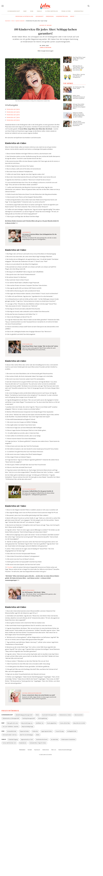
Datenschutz (45, 749)
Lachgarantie (26, 232)
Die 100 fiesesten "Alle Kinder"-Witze (33, 592)
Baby (25, 11)
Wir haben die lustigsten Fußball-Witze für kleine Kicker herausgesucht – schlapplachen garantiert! (38, 493)
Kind (31, 11)
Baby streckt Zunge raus (26, 723)
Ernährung (50, 16)
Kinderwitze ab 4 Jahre (13, 109)
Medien (38, 734)
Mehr (72, 16)
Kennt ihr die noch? (28, 590)
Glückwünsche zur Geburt (65, 715)
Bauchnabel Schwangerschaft (49, 715)
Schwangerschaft (14, 11)
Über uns (53, 749)
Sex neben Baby (54, 739)
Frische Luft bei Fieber (65, 723)
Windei (37, 715)
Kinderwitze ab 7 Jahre (13, 117)
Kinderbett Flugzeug (13, 739)
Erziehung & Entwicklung (24, 16)
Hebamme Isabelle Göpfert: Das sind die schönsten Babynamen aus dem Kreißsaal (79, 115)
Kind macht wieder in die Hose (10, 734)
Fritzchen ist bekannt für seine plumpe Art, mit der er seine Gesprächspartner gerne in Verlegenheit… (39, 238)
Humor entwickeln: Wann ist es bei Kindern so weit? (38, 695)
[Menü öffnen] (3, 6)
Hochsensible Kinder (11, 731)
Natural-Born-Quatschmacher (31, 693)
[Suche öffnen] (88, 6)
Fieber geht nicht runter (12, 723)
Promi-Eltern (66, 11)
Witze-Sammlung (27, 344)
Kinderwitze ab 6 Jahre (13, 115)
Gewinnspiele (78, 11)
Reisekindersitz (22, 743)
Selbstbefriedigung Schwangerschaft (23, 715)
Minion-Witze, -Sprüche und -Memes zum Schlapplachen (79, 76)
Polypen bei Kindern (24, 731)
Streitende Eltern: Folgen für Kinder (38, 743)
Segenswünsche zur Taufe (27, 739)
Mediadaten (22, 749)
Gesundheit (40, 16)
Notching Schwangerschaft (28, 718)
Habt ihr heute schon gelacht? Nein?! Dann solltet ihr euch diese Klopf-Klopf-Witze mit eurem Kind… (39, 348)
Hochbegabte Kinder (72, 731)
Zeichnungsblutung (42, 718)
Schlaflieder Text (39, 723)
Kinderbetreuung (62, 16)
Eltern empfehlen (51, 11)
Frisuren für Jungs (59, 731)
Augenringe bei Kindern (46, 731)
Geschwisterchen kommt (42, 739)
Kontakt (30, 749)
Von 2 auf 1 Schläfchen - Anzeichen (10, 726)
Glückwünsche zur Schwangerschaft (11, 718)
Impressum (37, 749)
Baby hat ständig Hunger (27, 726)
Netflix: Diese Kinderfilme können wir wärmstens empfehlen (79, 97)
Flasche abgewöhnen (51, 723)
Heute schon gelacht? (29, 489)
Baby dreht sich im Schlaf (79, 723)
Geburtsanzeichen (78, 715)
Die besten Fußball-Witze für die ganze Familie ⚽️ (37, 491)
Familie (39, 11)
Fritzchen (10, 567)
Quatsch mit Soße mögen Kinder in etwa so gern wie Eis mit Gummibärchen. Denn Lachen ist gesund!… (39, 697)
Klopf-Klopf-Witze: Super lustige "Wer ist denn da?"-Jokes (40, 346)
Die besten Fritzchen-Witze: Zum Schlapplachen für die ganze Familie (39, 235)
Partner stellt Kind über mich (9, 743)
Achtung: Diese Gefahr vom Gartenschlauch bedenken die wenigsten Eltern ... (79, 106)
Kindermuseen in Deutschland (68, 739)
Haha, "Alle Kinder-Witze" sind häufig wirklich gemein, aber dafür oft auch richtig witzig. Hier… (39, 595)
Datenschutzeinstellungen (65, 749)
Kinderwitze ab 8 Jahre (13, 120)
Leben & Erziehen (45, 6)
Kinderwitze (35, 731)
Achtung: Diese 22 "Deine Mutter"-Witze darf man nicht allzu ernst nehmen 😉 (78, 68)
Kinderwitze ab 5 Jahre (13, 112)
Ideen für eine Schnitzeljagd (26, 734)
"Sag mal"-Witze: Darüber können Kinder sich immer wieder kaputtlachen (79, 123)
